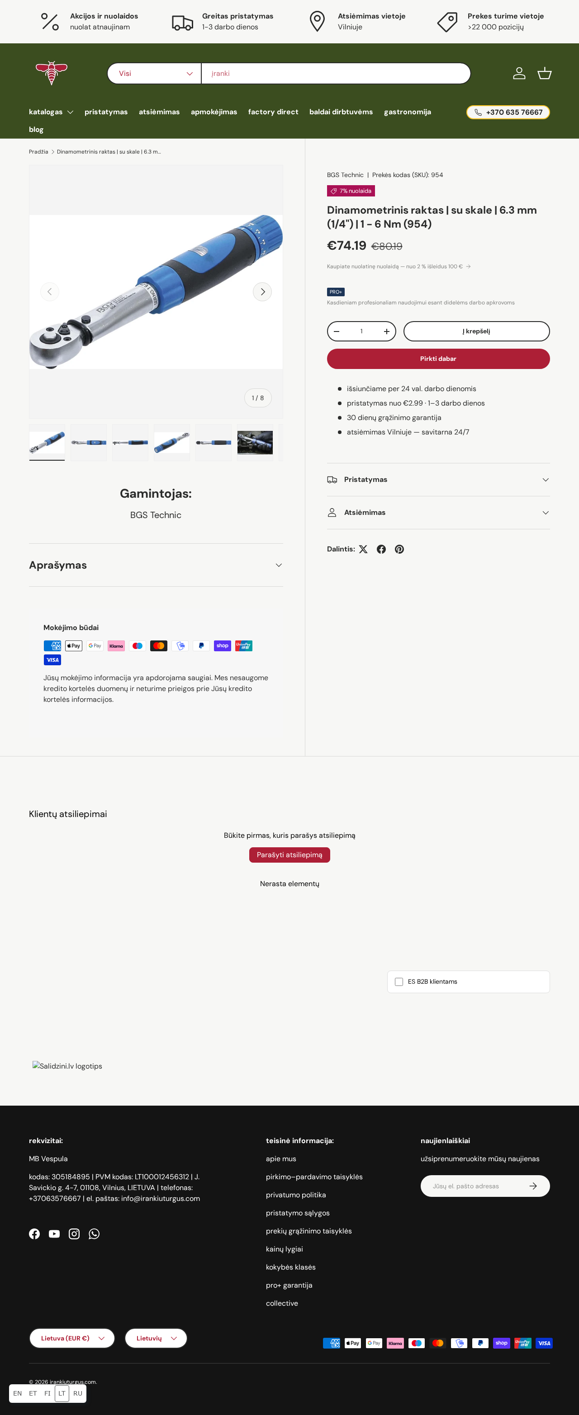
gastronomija (407, 112)
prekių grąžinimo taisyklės (309, 1231)
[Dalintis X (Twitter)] (363, 549)
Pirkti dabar (438, 359)
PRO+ (336, 292)
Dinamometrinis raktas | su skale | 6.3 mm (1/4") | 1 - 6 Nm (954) (111, 151)
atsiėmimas (159, 112)
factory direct (273, 112)
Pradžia (38, 151)
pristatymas (106, 112)
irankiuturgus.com (73, 1382)
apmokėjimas (214, 112)
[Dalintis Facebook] (381, 549)
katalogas (46, 112)
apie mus (281, 1158)
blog (36, 129)
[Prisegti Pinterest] (399, 549)
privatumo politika (296, 1195)
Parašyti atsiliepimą (290, 854)
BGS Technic (345, 175)
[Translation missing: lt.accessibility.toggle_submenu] (70, 112)
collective (282, 1303)
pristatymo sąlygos (298, 1213)
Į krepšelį (476, 331)
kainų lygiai (284, 1249)
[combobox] (289, 73)
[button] (545, 73)
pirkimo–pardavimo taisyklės (314, 1177)
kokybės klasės (291, 1267)
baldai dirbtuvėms (341, 112)
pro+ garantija (289, 1285)
